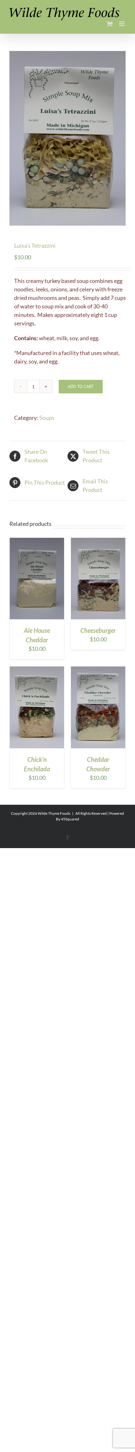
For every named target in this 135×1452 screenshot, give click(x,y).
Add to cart (81, 386)
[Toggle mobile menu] (122, 23)
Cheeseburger (98, 630)
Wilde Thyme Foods (54, 813)
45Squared (70, 819)
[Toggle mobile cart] (109, 23)
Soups (46, 417)
